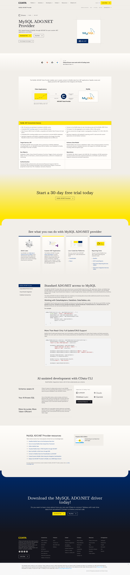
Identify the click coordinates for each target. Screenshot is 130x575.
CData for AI (73, 3)
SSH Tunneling (30, 129)
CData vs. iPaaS (68, 550)
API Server (43, 549)
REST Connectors (45, 551)
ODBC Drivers (44, 540)
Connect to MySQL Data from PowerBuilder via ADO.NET (42, 454)
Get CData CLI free (67, 64)
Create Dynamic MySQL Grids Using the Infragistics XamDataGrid (45, 456)
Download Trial (107, 7)
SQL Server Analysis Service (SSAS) (28, 253)
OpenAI (102, 551)
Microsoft (103, 547)
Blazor (70, 261)
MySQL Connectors (84, 7)
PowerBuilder (72, 258)
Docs (91, 7)
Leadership (79, 549)
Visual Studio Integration (26, 292)
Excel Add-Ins (44, 553)
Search (97, 2)
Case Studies (92, 542)
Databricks (103, 542)
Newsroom (79, 544)
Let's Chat (104, 3)
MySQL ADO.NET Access (26, 285)
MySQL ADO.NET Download (63, 198)
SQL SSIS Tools (56, 544)
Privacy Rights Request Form (65, 568)
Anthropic (103, 540)
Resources (91, 547)
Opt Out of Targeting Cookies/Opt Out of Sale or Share (97, 570)
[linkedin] (20, 552)
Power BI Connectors (45, 555)
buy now (37, 35)
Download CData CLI (83, 401)
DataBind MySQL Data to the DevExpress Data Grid (41, 441)
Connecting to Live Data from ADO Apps (92, 439)
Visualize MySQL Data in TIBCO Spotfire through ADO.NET (43, 449)
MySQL (30, 15)
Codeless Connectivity (25, 295)
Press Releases (80, 542)
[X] (22, 552)
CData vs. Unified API (69, 552)
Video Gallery (92, 553)
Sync (54, 540)
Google (102, 544)
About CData (80, 540)
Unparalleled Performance (26, 288)
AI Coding (95, 7)
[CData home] (24, 3)
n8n (102, 549)
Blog (90, 544)
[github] (24, 552)
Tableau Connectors (45, 557)
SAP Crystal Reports (98, 261)
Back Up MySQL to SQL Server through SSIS (39, 451)
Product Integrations (69, 542)
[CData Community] (27, 552)
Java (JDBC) (44, 542)
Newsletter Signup (93, 549)
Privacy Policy (100, 567)
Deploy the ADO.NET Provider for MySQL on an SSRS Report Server (45, 458)
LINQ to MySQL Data (34, 446)
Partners (79, 551)
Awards (78, 547)
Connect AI (55, 542)
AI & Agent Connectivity (68, 545)
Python (42, 547)
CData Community (93, 540)
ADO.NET (43, 544)
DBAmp (54, 547)
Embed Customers (69, 548)
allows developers (48, 254)
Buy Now (100, 7)
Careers (78, 553)
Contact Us (79, 555)
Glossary (91, 551)
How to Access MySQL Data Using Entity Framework (42, 444)
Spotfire (95, 258)
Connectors (67, 540)
